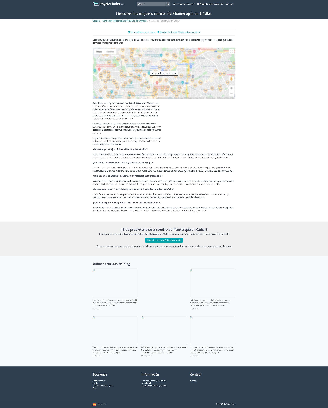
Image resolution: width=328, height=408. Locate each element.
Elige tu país (101, 404)
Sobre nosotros (99, 381)
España (96, 21)
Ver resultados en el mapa (164, 73)
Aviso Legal (146, 383)
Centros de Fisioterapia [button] (183, 4)
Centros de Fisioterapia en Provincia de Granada (124, 21)
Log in (231, 4)
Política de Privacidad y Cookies (154, 386)
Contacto (193, 381)
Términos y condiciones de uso (154, 381)
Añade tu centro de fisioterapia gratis (164, 240)
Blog (94, 388)
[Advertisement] (200, 120)
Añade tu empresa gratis (211, 4)
